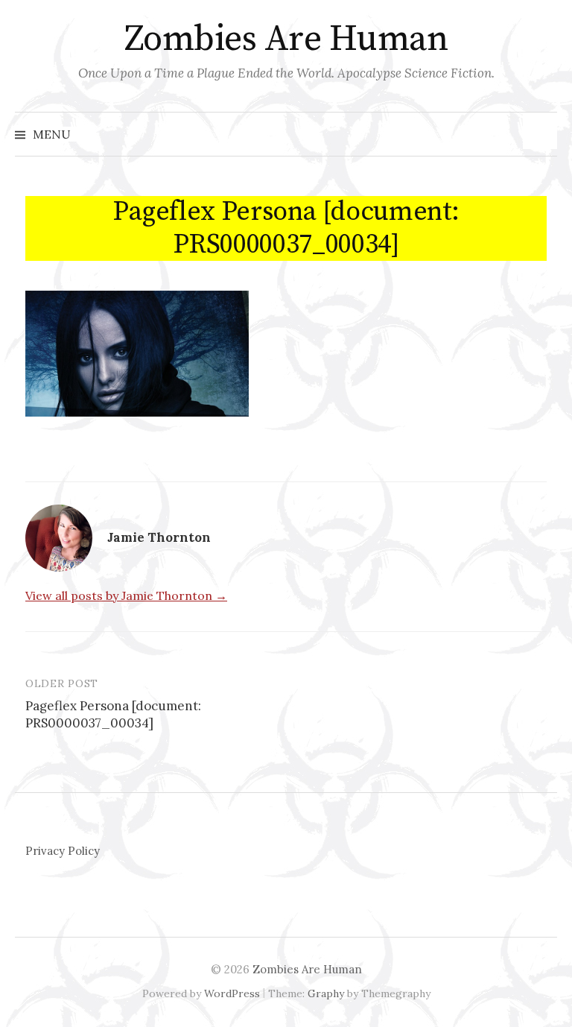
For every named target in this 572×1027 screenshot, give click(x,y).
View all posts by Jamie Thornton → (126, 595)
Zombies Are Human (286, 39)
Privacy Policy (62, 851)
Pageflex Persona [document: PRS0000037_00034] (113, 715)
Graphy (326, 993)
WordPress (232, 993)
